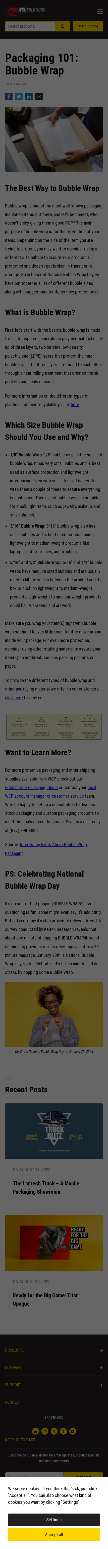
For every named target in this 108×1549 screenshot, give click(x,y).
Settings (54, 1519)
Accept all (54, 1534)
